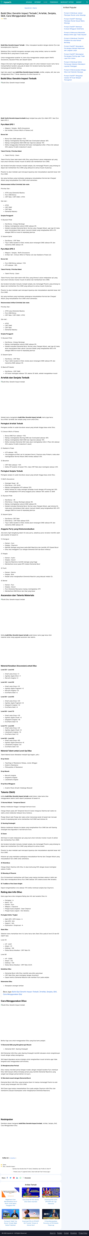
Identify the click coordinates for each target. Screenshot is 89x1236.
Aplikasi (29, 2)
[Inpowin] (6, 2)
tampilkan (12, 1158)
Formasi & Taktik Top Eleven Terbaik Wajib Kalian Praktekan (10, 1223)
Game (45, 2)
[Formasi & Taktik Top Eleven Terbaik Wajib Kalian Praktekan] (10, 1218)
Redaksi (59, 1233)
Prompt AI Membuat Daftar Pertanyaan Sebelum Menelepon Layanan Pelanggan (74, 64)
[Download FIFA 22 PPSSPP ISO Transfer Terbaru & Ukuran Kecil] (30, 1218)
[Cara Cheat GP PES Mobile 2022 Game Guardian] (30, 1196)
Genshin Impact (10, 1166)
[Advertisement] (30, 32)
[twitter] (10, 1178)
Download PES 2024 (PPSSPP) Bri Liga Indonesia (51, 1201)
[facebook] (7, 1178)
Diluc (4, 1166)
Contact (66, 1233)
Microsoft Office (67, 2)
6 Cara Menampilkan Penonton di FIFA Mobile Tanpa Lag (50, 1223)
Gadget (79, 2)
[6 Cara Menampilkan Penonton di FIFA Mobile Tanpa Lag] (51, 1218)
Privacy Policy (83, 1233)
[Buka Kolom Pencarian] (87, 2)
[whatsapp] (20, 1178)
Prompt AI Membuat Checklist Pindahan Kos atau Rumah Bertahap (74, 40)
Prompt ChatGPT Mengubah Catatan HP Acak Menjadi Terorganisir (73, 78)
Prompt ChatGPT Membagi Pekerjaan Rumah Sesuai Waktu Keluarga (74, 21)
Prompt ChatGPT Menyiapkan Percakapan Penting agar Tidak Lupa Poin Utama (74, 56)
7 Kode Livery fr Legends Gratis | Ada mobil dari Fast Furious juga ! (31, 1171)
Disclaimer (73, 1233)
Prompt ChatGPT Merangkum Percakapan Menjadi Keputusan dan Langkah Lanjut (74, 48)
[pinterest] (13, 1178)
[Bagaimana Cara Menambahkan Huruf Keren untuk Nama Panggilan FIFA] (10, 1196)
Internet (38, 2)
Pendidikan (54, 2)
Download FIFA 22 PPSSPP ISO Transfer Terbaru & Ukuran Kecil (30, 1223)
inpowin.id (28, 8)
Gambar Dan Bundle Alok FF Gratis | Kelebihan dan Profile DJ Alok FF (32, 1168)
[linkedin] (17, 1178)
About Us (53, 1233)
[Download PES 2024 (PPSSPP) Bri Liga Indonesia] (51, 1196)
